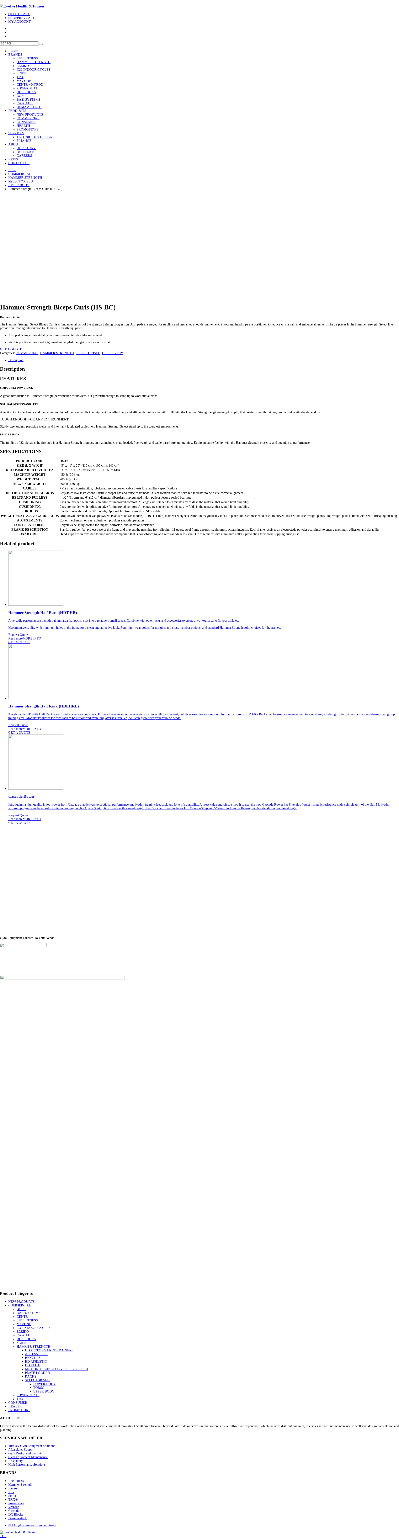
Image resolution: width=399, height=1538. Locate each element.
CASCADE (25, 1335)
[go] (41, 44)
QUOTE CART (19, 14)
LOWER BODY (44, 1384)
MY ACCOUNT (19, 21)
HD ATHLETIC (36, 1361)
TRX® (13, 1499)
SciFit (12, 1495)
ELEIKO (23, 1331)
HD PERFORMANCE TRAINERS (49, 1350)
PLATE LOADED (37, 1372)
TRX (20, 1399)
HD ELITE (32, 1365)
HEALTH (15, 1406)
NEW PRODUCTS (21, 1301)
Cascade (13, 1510)
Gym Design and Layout (24, 1453)
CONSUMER (17, 1402)
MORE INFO (32, 638)
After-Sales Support (21, 1449)
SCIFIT (22, 1343)
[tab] (203, 360)
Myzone (13, 1507)
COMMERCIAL (27, 353)
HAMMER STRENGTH (57, 353)
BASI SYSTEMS (28, 1313)
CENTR (22, 1316)
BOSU (21, 1309)
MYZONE (24, 1324)
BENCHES (33, 1357)
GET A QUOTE (11, 349)
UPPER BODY (112, 353)
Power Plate (16, 1503)
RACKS (30, 1376)
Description (15, 360)
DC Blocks (15, 1514)
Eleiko (12, 1488)
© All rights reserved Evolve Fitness (32, 1525)
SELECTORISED (88, 353)
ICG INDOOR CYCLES (33, 1328)
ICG (11, 1492)
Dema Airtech (17, 1518)
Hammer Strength (20, 1484)
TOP (3, 1536)
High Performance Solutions (27, 1464)
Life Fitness (16, 1481)
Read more (15, 638)
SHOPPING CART (21, 18)
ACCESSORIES (36, 1354)
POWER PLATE (28, 1395)
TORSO (38, 1387)
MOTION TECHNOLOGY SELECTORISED (56, 1369)
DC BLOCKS (26, 1339)
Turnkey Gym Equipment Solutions (31, 1446)
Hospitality (15, 1461)
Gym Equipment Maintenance (28, 1457)
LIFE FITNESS (27, 1320)
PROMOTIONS (19, 1410)
